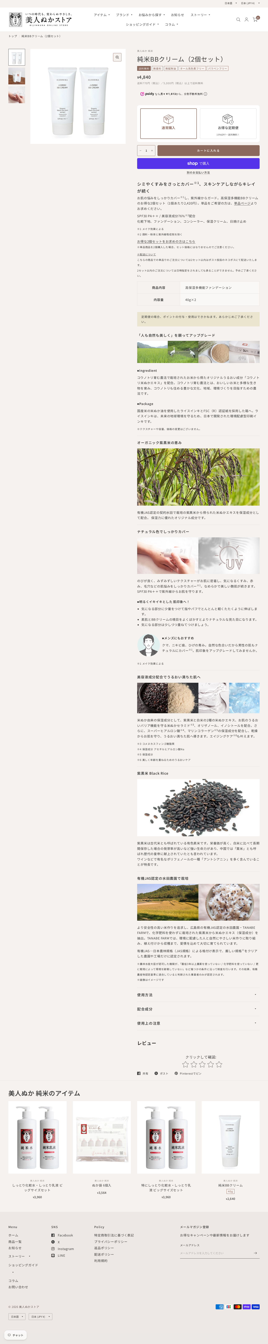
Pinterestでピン (191, 1073)
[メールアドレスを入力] (255, 1253)
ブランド (122, 15)
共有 (145, 1073)
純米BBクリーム (230, 1185)
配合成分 (145, 1008)
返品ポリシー (104, 1248)
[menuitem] (102, 15)
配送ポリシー (104, 1254)
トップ (12, 36)
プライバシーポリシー (111, 1241)
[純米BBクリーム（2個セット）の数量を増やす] (152, 150)
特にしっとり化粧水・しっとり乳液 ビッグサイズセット (166, 1187)
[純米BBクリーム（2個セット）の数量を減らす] (140, 150)
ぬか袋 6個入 (101, 1185)
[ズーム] (117, 57)
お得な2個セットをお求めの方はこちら (166, 241)
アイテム (100, 15)
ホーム (13, 1235)
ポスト (164, 1073)
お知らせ (177, 15)
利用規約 (100, 1260)
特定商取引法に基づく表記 (114, 1235)
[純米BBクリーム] (231, 1137)
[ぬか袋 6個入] (102, 1137)
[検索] (238, 20)
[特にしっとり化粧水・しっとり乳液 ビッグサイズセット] (166, 1137)
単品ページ (242, 203)
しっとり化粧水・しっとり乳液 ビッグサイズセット (37, 1187)
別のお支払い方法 (198, 172)
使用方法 (145, 994)
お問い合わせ (18, 1287)
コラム (170, 24)
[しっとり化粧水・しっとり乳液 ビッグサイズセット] (37, 1137)
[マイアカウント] (246, 20)
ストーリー (199, 15)
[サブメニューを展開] (29, 1256)
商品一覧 (15, 1241)
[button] (38, 96)
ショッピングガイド (141, 24)
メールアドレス (190, 1245)
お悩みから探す (150, 15)
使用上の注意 (149, 1023)
